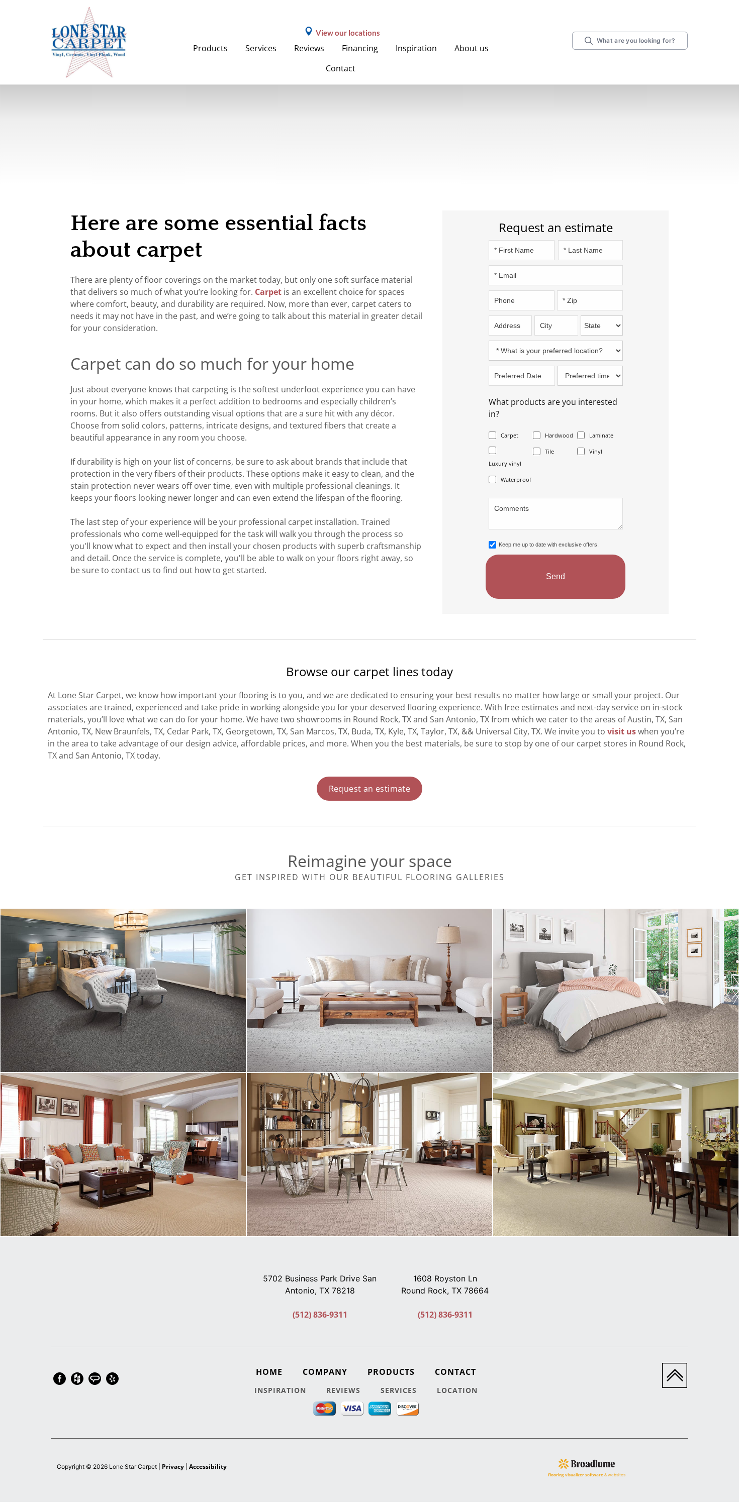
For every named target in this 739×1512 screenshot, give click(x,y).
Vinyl (595, 451)
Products (210, 48)
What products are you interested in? (553, 407)
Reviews (309, 48)
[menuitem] (59, 1380)
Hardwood (559, 435)
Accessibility (208, 1466)
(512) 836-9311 (320, 1314)
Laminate (601, 435)
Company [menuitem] (325, 1371)
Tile (549, 451)
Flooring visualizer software (575, 1474)
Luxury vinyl (505, 463)
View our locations (348, 32)
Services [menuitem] (399, 1390)
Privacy (173, 1466)
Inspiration (416, 48)
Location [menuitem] (457, 1390)
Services (260, 48)
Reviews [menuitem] (343, 1390)
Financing (360, 48)
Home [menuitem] (269, 1371)
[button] (212, 49)
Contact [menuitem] (455, 1371)
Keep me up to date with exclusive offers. (549, 545)
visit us (621, 731)
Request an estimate (370, 788)
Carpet (268, 291)
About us (471, 48)
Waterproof (516, 479)
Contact (340, 68)
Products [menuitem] (391, 1371)
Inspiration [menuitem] (280, 1390)
